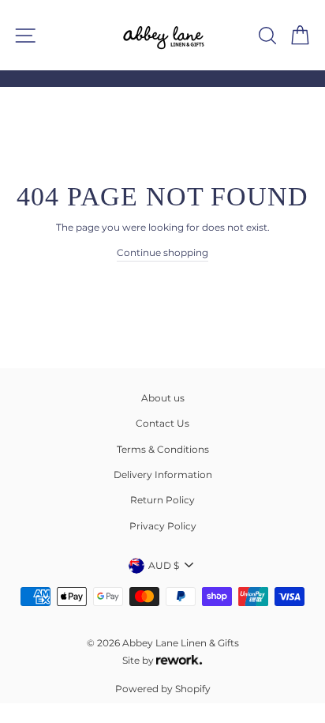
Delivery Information (163, 474)
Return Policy (162, 500)
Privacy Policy (162, 526)
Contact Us (162, 423)
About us (163, 398)
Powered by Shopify (163, 689)
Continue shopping (162, 252)
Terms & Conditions (163, 449)
